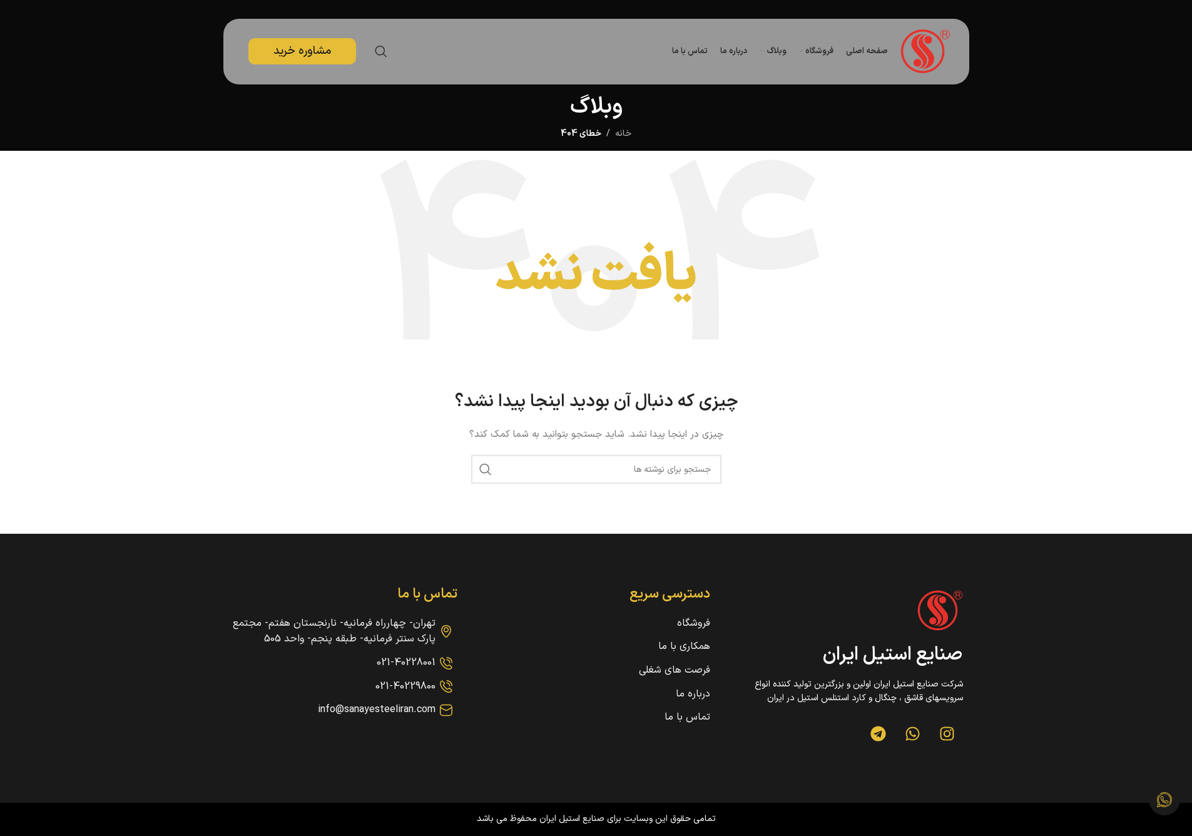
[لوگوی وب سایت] (925, 51)
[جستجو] (381, 51)
